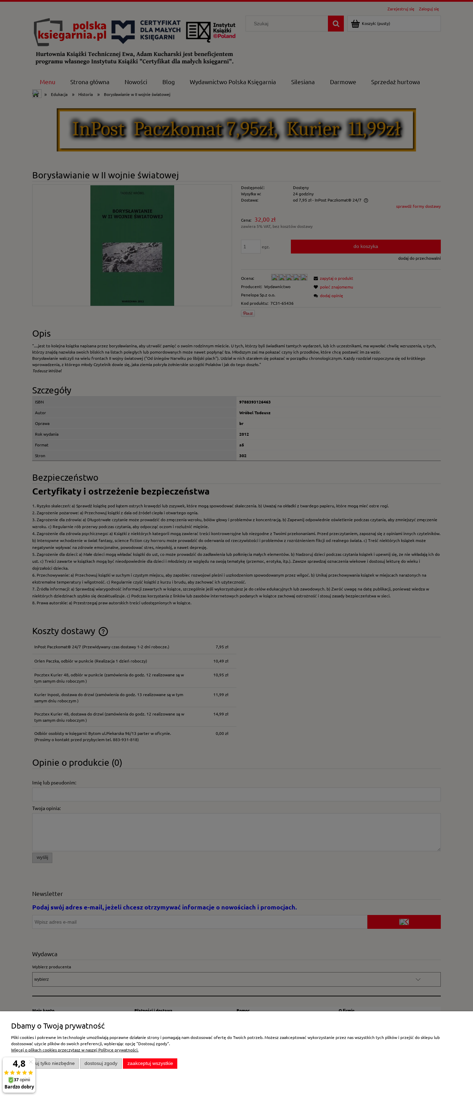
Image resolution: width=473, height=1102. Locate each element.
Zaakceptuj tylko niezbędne (45, 1063)
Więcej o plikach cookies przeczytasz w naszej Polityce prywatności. (75, 1049)
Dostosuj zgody (100, 1063)
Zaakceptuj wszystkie (150, 1063)
